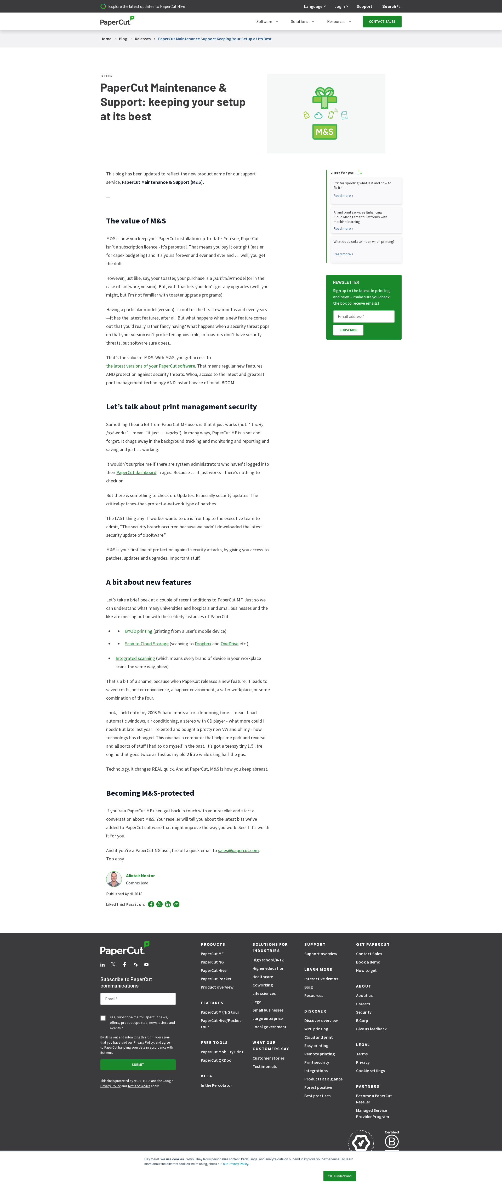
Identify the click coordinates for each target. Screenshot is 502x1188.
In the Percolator (216, 1085)
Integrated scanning (135, 658)
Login (339, 6)
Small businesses (268, 1010)
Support (364, 6)
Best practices (317, 1095)
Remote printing (319, 1053)
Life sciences (264, 993)
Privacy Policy (144, 1042)
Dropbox (203, 644)
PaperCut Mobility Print (222, 1051)
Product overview (217, 987)
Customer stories (268, 1058)
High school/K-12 (268, 959)
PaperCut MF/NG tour (220, 1012)
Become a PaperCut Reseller (374, 1098)
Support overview (320, 953)
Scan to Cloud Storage (147, 644)
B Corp (362, 1020)
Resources (336, 21)
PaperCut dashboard (136, 472)
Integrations (316, 1070)
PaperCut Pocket (216, 978)
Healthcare (263, 976)
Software (264, 21)
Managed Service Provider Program (372, 1113)
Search (389, 6)
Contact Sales (369, 953)
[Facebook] (151, 904)
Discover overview (321, 1020)
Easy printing (316, 1045)
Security (364, 1012)
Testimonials (265, 1066)
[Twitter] (159, 904)
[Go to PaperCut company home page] (138, 949)
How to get (366, 970)
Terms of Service (139, 1086)
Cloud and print (318, 1037)
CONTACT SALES (382, 21)
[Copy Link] (176, 904)
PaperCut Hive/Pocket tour (221, 1023)
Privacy (363, 1062)
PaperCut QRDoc (216, 1060)
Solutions (299, 21)
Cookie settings (370, 1070)
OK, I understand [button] (340, 1176)
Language (313, 6)
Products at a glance (323, 1078)
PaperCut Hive (213, 970)
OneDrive (229, 644)
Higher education (268, 968)
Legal (258, 1001)
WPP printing (316, 1028)
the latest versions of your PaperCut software (150, 366)
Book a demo (368, 962)
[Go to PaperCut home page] (117, 21)
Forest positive (318, 1087)
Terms (362, 1053)
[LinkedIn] (168, 904)
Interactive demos (321, 978)
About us (364, 995)
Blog (308, 987)
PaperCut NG (212, 962)
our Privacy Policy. (235, 1163)
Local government (270, 1026)
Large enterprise (268, 1018)
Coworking (263, 985)
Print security (316, 1062)
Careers (363, 1003)
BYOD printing (138, 631)
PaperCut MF (212, 953)
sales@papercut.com (238, 850)
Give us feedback (371, 1028)
